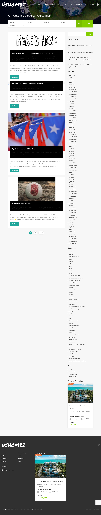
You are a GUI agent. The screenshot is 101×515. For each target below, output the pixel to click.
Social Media (72, 337)
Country (12, 22)
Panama (71, 323)
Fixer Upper (72, 304)
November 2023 (73, 139)
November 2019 (73, 241)
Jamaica (71, 311)
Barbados (71, 263)
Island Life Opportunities (21, 204)
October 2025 (72, 96)
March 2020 (72, 231)
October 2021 (72, 196)
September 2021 (73, 198)
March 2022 (72, 184)
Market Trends (72, 316)
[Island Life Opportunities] (36, 191)
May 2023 (71, 153)
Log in (70, 369)
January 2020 (72, 236)
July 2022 (71, 174)
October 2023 (72, 141)
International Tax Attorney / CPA (77, 306)
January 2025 (72, 110)
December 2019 (73, 238)
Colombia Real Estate (74, 290)
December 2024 (73, 113)
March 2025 (72, 108)
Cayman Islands (73, 282)
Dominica (71, 297)
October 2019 (72, 243)
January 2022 (72, 189)
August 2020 (72, 219)
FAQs (86, 4)
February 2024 (72, 132)
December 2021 (73, 191)
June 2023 (71, 151)
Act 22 (24, 56)
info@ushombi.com (9, 470)
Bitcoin (70, 268)
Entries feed (72, 371)
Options (63, 22)
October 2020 (72, 215)
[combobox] (16, 25)
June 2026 (71, 80)
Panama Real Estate (74, 325)
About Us (71, 4)
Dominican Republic (46, 207)
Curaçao (71, 294)
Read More (15, 77)
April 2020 (71, 229)
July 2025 (71, 101)
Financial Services (17, 58)
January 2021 (72, 208)
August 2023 (72, 146)
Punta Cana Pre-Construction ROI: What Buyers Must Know (80, 47)
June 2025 (71, 103)
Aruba (70, 259)
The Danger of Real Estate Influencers (79, 57)
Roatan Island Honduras (75, 335)
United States (72, 354)
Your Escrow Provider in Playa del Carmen (80, 59)
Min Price (29, 22)
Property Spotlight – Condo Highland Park (28, 83)
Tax (69, 346)
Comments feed (73, 374)
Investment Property (27, 58)
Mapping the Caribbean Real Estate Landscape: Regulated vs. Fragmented (80, 66)
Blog (58, 4)
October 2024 (72, 118)
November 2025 (73, 94)
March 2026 (72, 84)
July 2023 (71, 148)
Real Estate (43, 58)
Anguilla (71, 254)
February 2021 (72, 205)
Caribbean (29, 56)
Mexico (58, 207)
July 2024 (71, 125)
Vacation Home (51, 58)
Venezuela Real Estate (74, 358)
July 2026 (71, 77)
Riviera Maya (72, 332)
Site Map (39, 509)
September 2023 (73, 144)
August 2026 (72, 75)
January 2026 (72, 89)
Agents (64, 4)
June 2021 (71, 203)
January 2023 (72, 163)
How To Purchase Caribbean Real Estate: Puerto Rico (32, 53)
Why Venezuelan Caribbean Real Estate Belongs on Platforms (80, 54)
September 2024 (73, 120)
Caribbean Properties (49, 4)
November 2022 (73, 165)
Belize (70, 266)
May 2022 (71, 179)
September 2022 (73, 170)
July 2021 (71, 201)
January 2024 (72, 134)
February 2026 (72, 87)
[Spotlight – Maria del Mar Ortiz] (36, 132)
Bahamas (71, 261)
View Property (80, 399)
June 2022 (71, 177)
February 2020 (72, 234)
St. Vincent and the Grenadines (77, 344)
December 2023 (73, 137)
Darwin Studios (95, 509)
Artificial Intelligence (74, 256)
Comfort (43, 87)
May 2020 (71, 227)
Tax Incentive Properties (37, 154)
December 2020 (73, 210)
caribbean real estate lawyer (52, 56)
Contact (92, 4)
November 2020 (73, 212)
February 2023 (72, 160)
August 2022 (72, 172)
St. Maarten (72, 342)
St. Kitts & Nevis (73, 339)
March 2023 (72, 158)
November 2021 (73, 193)
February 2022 (72, 186)
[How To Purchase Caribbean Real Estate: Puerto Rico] (36, 43)
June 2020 (71, 224)
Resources (79, 4)
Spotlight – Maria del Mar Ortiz (23, 149)
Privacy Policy (32, 509)
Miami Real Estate (73, 320)
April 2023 (71, 155)
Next (41, 232)
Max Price (46, 22)
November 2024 (73, 115)
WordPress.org (72, 376)
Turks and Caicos (73, 351)
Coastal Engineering (74, 285)
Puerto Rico (36, 58)
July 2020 (71, 222)
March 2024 (72, 129)
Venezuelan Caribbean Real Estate (77, 361)
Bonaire (71, 271)
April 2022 (71, 182)
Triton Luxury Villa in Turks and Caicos (50, 481)
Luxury (53, 207)
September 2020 (73, 217)
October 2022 (72, 167)
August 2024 (72, 122)
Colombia (71, 287)
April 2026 (71, 82)
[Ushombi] (14, 6)
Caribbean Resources (74, 280)
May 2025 (71, 106)
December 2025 (73, 92)
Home (39, 4)
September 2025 (73, 99)
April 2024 (71, 127)
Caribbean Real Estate (38, 56)
